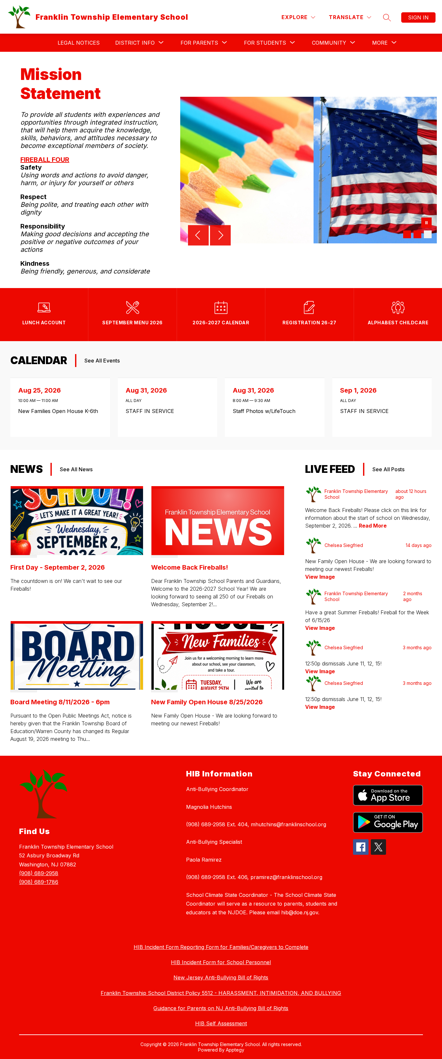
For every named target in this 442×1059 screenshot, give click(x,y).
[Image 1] (407, 234)
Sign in (418, 17)
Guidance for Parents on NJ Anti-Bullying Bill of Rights (220, 1008)
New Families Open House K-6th (60, 411)
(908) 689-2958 (38, 873)
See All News (76, 469)
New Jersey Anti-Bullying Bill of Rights (220, 977)
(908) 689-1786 (38, 882)
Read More (373, 525)
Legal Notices (79, 42)
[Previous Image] (198, 236)
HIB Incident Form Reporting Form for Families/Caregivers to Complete (221, 947)
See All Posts (388, 469)
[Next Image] (220, 236)
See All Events (102, 360)
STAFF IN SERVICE (152, 411)
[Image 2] (417, 234)
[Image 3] (428, 234)
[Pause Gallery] (426, 223)
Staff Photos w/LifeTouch (266, 411)
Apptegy (235, 1050)
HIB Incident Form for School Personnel (221, 962)
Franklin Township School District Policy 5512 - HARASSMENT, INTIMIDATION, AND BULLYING (221, 993)
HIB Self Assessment (221, 1023)
